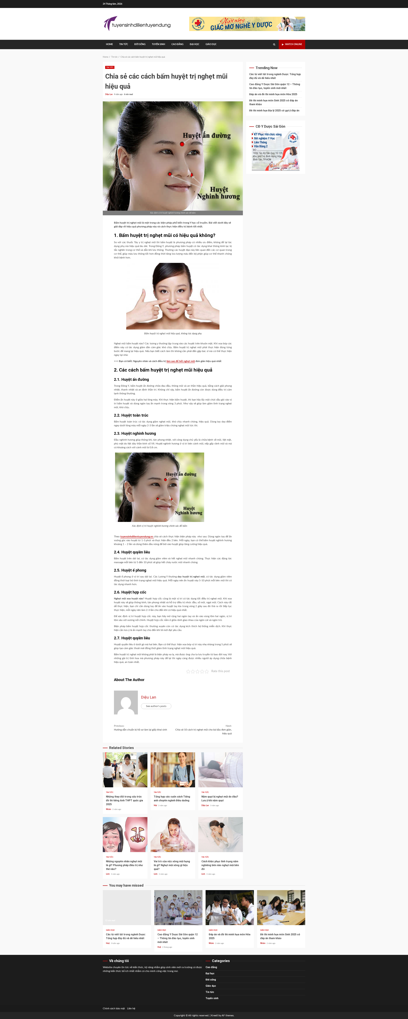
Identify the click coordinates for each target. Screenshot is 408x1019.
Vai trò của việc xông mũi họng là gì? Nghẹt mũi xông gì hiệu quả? (173, 834)
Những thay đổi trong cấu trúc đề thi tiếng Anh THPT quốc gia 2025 (125, 769)
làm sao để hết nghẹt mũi (181, 361)
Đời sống (140, 44)
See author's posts (156, 706)
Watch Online (293, 44)
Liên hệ (131, 1008)
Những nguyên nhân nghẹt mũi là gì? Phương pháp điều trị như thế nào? (125, 834)
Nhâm (109, 809)
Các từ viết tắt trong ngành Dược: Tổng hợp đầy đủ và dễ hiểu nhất (127, 907)
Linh (108, 874)
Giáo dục (211, 44)
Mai (155, 805)
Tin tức (123, 44)
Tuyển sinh (158, 44)
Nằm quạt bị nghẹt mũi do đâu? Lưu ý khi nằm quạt (220, 769)
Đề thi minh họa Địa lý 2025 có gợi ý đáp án (274, 110)
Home (109, 44)
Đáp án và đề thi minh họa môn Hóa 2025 (273, 94)
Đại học (194, 44)
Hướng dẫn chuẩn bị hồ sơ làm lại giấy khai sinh (140, 728)
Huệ (108, 943)
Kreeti (214, 1015)
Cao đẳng (177, 44)
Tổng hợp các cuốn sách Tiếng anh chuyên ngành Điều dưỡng (173, 769)
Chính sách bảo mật (114, 1008)
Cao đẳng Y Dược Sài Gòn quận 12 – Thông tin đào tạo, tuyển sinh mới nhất (178, 907)
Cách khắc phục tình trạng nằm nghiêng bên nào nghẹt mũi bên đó (220, 834)
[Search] (274, 45)
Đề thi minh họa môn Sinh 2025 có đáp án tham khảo (281, 907)
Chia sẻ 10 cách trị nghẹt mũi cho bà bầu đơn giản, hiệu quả (203, 730)
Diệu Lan (109, 94)
